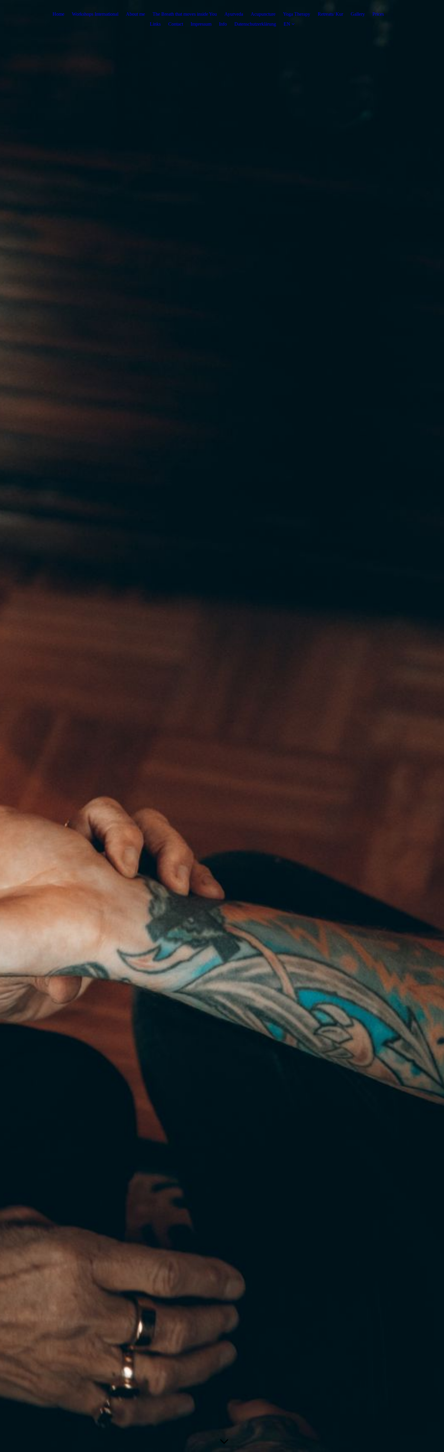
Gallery (358, 14)
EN (287, 24)
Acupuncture (263, 14)
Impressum (201, 24)
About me (135, 14)
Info (223, 24)
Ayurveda (233, 14)
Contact (175, 24)
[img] (222, 726)
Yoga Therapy (296, 14)
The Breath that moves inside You (185, 14)
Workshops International (95, 14)
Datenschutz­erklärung (255, 24)
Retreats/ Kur (330, 14)
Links (155, 24)
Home (58, 14)
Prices (378, 14)
